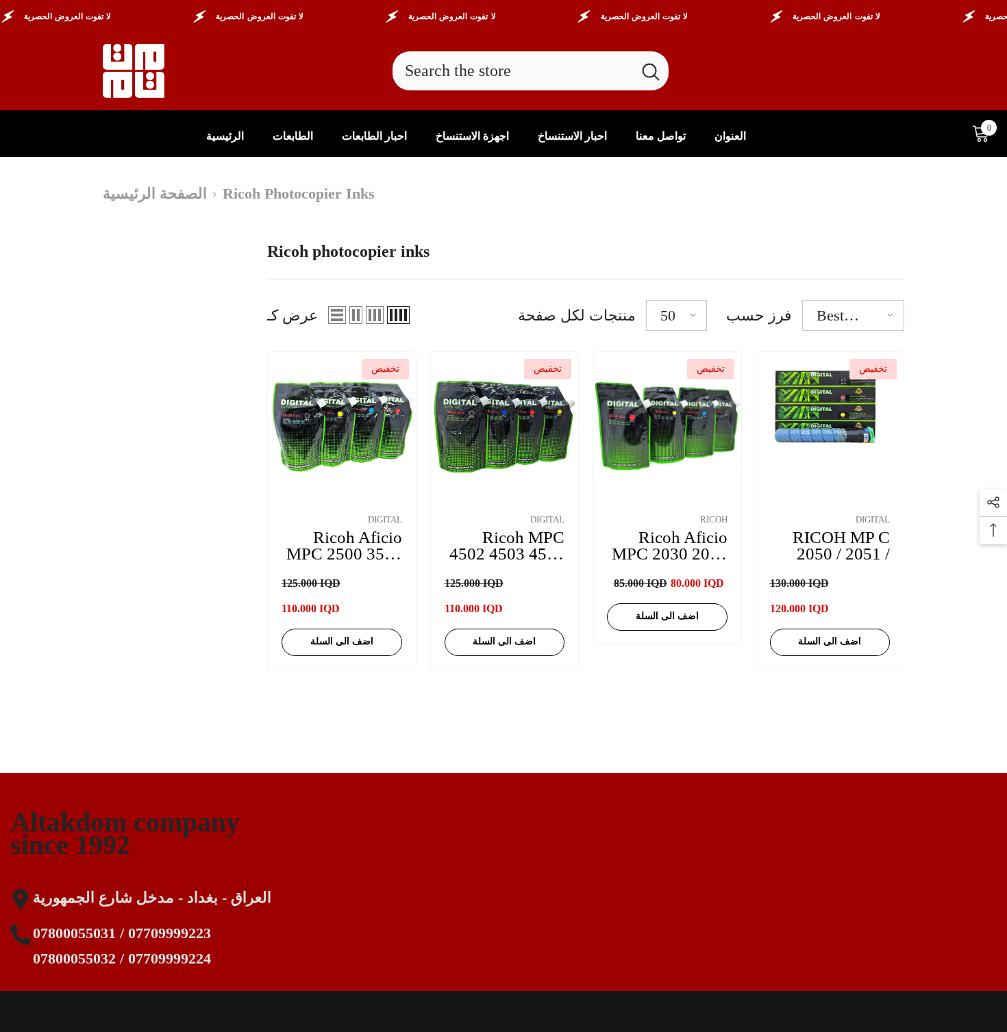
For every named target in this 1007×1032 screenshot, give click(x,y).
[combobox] (513, 70)
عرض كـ (292, 315)
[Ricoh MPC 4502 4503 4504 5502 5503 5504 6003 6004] (505, 426)
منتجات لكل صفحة (577, 315)
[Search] (531, 70)
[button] (337, 315)
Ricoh (714, 519)
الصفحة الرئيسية (155, 193)
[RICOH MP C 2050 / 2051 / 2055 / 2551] (830, 426)
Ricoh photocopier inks (299, 193)
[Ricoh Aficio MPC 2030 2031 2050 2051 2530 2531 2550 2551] (667, 426)
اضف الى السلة (341, 641)
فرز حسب (759, 315)
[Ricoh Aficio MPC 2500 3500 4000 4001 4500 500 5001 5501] (342, 426)
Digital (873, 519)
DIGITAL (385, 519)
